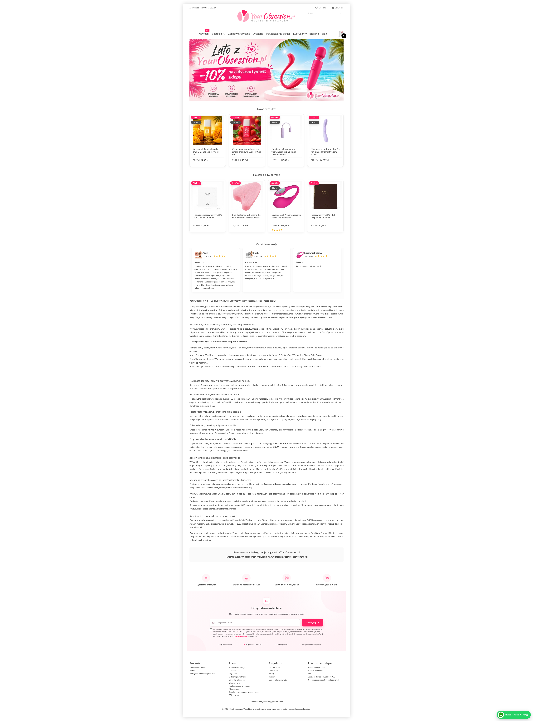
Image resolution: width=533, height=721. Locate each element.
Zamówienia (273, 670)
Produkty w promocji (197, 667)
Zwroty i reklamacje (237, 667)
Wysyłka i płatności (237, 680)
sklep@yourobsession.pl (329, 680)
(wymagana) (268, 632)
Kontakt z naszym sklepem (239, 686)
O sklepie (232, 670)
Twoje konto (276, 663)
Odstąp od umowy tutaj (278, 680)
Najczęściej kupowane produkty (202, 673)
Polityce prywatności (241, 636)
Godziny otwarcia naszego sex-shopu (243, 692)
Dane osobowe (274, 667)
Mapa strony (234, 689)
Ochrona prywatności (237, 677)
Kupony (272, 677)
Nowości (192, 670)
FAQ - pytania (234, 695)
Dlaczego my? (234, 683)
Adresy (271, 673)
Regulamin (233, 673)
